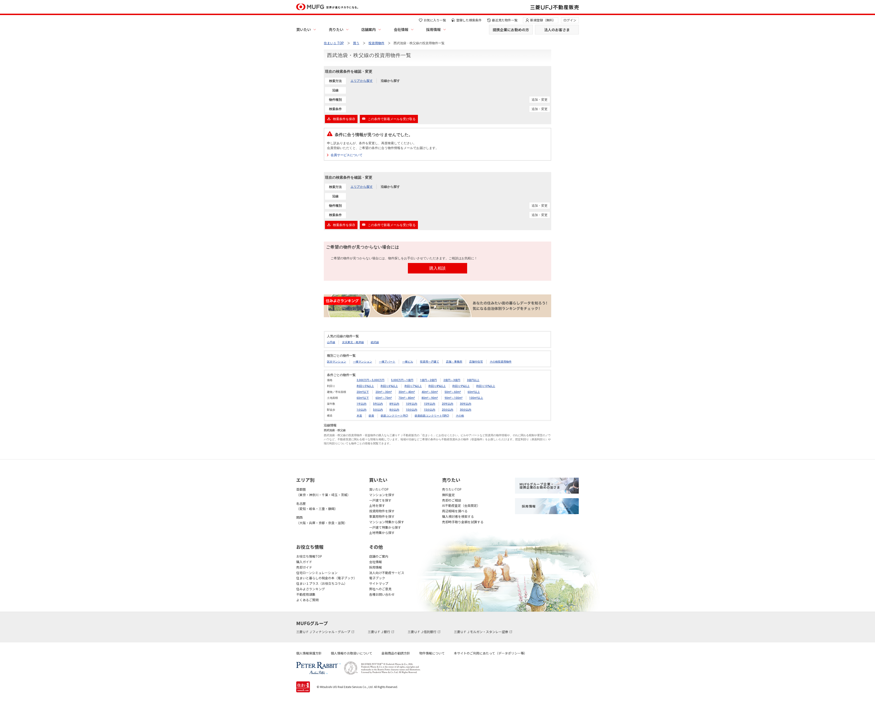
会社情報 (401, 29)
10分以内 (411, 409)
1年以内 (361, 403)
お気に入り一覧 (435, 20)
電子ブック (377, 578)
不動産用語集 (305, 594)
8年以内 (394, 403)
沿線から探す (390, 80)
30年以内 (465, 403)
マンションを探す (382, 494)
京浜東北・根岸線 (353, 342)
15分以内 (429, 409)
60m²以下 (363, 397)
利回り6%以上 (389, 386)
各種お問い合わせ (382, 594)
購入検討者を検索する (458, 516)
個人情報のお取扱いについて (351, 653)
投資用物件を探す (382, 511)
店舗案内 (368, 29)
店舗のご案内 (378, 556)
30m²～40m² (407, 392)
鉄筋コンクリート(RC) (394, 415)
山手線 (331, 342)
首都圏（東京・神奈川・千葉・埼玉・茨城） (323, 492)
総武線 (375, 342)
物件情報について (432, 653)
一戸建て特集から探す (385, 527)
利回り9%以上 (461, 386)
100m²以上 (476, 397)
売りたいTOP (451, 489)
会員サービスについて (347, 155)
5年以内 (378, 403)
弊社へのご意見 (380, 589)
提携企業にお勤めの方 (511, 29)
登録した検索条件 (469, 20)
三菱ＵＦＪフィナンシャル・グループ (323, 631)
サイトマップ (378, 583)
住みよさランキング (310, 589)
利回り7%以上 (413, 386)
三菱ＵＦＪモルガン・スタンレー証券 (481, 631)
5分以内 (378, 409)
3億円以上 (473, 380)
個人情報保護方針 (309, 653)
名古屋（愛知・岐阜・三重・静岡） (317, 506)
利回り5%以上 (365, 386)
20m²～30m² (384, 392)
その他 (460, 415)
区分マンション (336, 361)
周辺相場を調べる (455, 511)
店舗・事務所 (454, 361)
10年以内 (411, 403)
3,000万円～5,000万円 (370, 380)
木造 (359, 415)
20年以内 (447, 403)
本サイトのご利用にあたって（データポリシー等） (490, 653)
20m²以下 (363, 392)
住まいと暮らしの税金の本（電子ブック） (326, 578)
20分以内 (447, 409)
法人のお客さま (557, 29)
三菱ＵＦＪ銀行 (379, 631)
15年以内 (429, 403)
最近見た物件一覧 (504, 20)
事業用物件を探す (382, 516)
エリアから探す (361, 80)
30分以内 (465, 409)
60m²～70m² (384, 397)
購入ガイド (304, 561)
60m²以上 (474, 392)
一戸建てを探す (380, 500)
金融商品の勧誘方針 (395, 653)
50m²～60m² (453, 392)
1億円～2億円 (428, 380)
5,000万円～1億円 (402, 380)
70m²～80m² (407, 397)
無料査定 (448, 494)
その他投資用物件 (501, 361)
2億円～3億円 (451, 380)
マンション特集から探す (386, 522)
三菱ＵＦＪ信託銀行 (422, 631)
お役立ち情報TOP (309, 556)
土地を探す (377, 505)
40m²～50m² (430, 392)
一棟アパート (387, 361)
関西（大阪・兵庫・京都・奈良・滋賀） (321, 520)
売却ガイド (304, 567)
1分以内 (361, 409)
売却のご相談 (451, 500)
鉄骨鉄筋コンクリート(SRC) (432, 415)
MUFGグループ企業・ (540, 486)
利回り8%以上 (437, 386)
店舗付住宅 (476, 361)
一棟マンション (362, 361)
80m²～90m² (430, 397)
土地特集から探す (382, 532)
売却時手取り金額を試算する (463, 522)
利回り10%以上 (485, 386)
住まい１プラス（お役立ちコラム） (321, 583)
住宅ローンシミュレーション (316, 572)
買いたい (303, 29)
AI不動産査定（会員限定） (461, 505)
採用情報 (433, 29)
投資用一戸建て (429, 361)
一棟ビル (407, 361)
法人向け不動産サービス (386, 572)
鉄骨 (371, 415)
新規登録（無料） (543, 20)
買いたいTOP (379, 489)
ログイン (570, 20)
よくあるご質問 (307, 600)
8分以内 (394, 409)
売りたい (336, 29)
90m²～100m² (454, 397)
